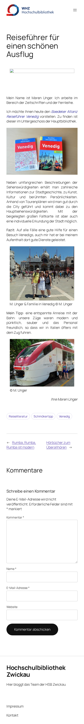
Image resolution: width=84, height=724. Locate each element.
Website (11, 607)
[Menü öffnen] (75, 10)
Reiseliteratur (18, 416)
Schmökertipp (43, 416)
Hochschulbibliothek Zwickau (35, 670)
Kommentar (15, 517)
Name (11, 569)
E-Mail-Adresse (18, 588)
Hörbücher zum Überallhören (58, 445)
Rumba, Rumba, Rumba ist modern (21, 445)
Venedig (64, 416)
